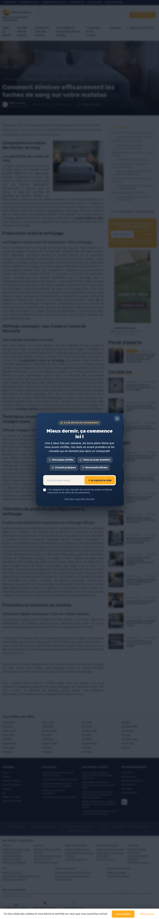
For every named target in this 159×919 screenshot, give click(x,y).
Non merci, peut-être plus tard (79, 499)
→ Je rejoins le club (99, 480)
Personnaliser (147, 914)
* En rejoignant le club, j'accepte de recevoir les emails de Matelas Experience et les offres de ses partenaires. (80, 491)
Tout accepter (123, 914)
